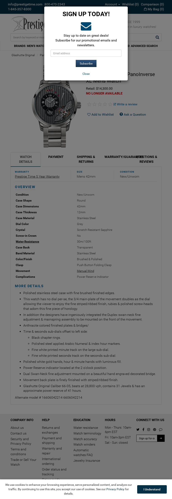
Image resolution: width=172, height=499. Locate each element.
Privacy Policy (115, 489)
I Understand (151, 489)
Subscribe (86, 63)
